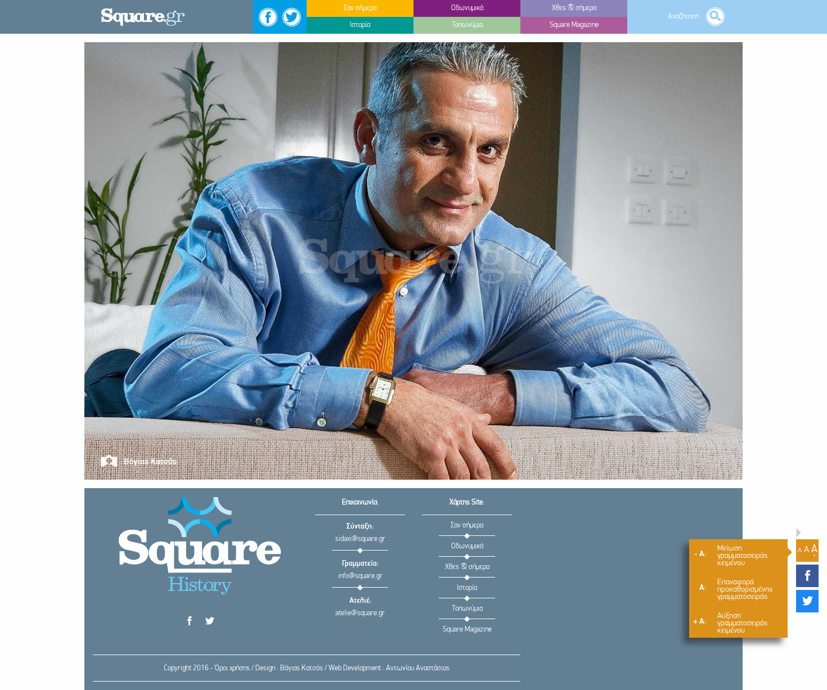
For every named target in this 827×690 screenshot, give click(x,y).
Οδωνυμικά (467, 546)
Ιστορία (467, 588)
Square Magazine (467, 629)
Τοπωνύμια (467, 608)
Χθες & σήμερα (467, 567)
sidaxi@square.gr (360, 539)
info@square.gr (360, 576)
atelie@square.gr (360, 613)
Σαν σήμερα (467, 525)
